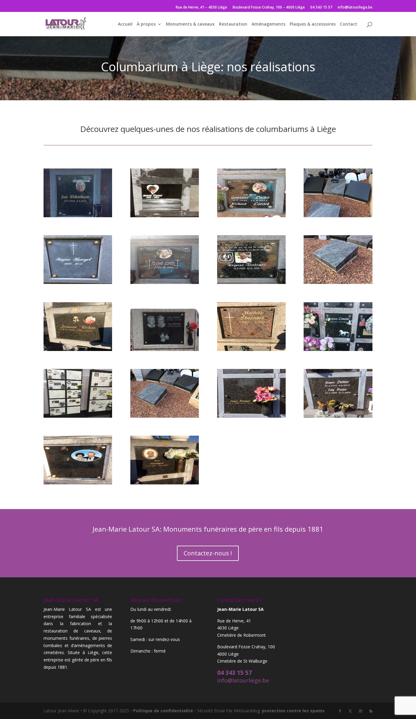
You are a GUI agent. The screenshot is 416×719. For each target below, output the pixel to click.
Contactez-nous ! (208, 553)
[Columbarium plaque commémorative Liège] (338, 282)
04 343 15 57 (321, 7)
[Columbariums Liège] (164, 416)
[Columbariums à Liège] (78, 416)
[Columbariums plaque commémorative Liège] (78, 483)
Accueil (125, 24)
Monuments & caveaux (190, 24)
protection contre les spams (293, 711)
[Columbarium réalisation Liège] (251, 349)
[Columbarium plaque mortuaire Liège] (164, 349)
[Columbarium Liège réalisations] (251, 282)
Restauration (233, 24)
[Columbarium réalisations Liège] (338, 349)
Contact (348, 24)
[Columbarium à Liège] (164, 215)
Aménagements (268, 24)
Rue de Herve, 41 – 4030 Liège (201, 7)
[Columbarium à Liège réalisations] (338, 215)
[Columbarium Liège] (78, 282)
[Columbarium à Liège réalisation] (251, 215)
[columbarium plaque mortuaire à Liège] (78, 349)
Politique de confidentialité (163, 711)
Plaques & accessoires (313, 24)
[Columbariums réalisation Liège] (78, 215)
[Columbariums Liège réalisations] (251, 416)
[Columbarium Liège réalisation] (164, 282)
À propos (146, 24)
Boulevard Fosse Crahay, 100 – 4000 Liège (269, 7)
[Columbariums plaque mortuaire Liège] (164, 483)
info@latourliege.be (355, 7)
